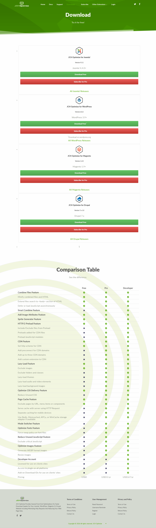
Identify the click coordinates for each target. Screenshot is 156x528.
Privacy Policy (71, 507)
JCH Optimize (97, 524)
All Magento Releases (79, 190)
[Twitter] (20, 515)
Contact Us (70, 514)
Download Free (80, 74)
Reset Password (97, 504)
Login (94, 514)
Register (95, 511)
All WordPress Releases (79, 141)
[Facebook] (17, 515)
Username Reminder (99, 507)
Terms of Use (71, 504)
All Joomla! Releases (79, 91)
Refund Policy (71, 511)
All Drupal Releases (79, 239)
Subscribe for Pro (80, 82)
